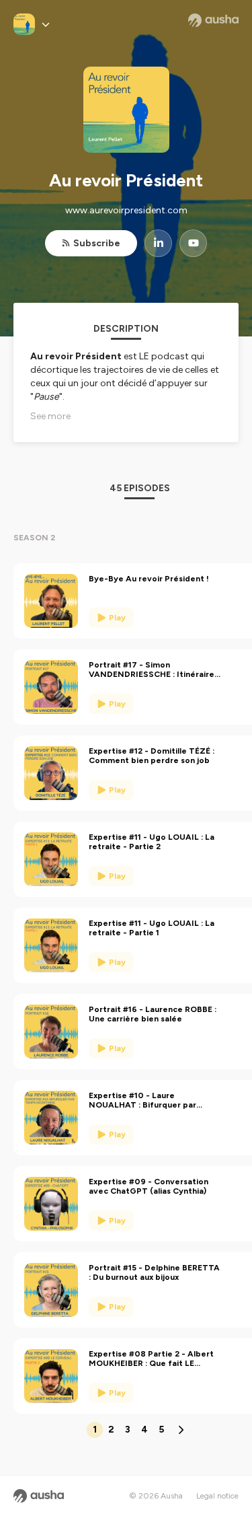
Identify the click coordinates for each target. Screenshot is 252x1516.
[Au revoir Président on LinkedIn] (158, 243)
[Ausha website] (213, 20)
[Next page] (180, 1430)
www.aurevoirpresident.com (126, 210)
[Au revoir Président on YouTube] (193, 243)
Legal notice (217, 1496)
